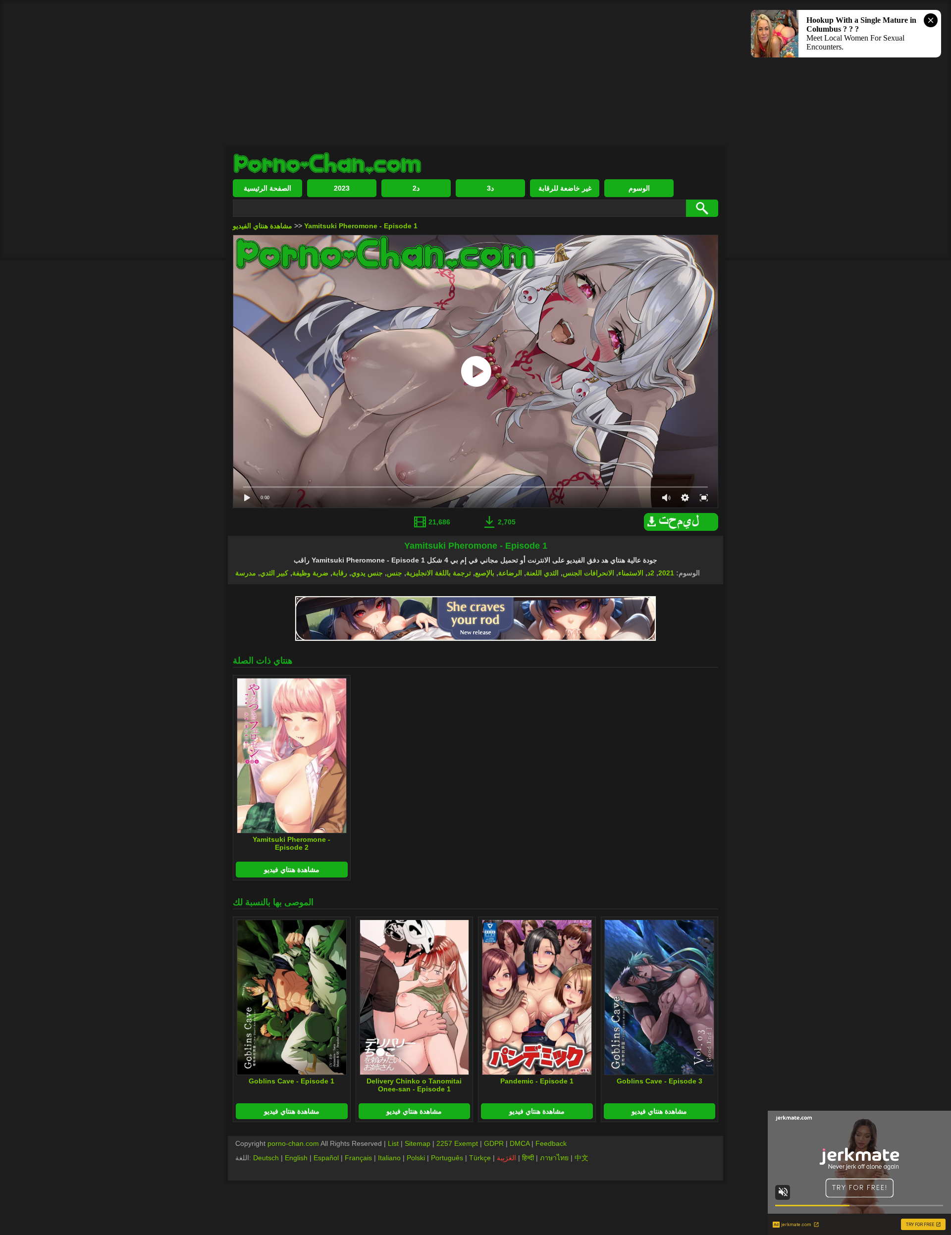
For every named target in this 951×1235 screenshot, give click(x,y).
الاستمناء (630, 573)
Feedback (551, 1143)
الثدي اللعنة (542, 573)
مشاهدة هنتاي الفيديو (262, 226)
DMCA (519, 1143)
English (296, 1158)
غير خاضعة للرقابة (564, 188)
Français (358, 1158)
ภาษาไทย (554, 1158)
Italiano (389, 1158)
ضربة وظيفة (310, 573)
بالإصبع (484, 573)
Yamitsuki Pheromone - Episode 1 (361, 226)
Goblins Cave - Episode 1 (291, 1081)
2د (416, 188)
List (393, 1143)
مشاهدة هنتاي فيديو (291, 870)
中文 (581, 1158)
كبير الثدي (274, 573)
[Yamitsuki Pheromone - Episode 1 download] (683, 528)
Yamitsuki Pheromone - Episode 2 (291, 843)
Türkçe (480, 1158)
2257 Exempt (457, 1143)
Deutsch (266, 1158)
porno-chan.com (293, 1143)
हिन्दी (528, 1158)
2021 (666, 573)
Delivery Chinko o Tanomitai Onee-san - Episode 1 (414, 1085)
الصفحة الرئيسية (267, 188)
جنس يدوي (367, 573)
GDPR (494, 1143)
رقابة (339, 573)
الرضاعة (510, 573)
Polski (416, 1158)
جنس (394, 573)
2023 (342, 188)
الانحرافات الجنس (588, 573)
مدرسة (245, 573)
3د (490, 188)
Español (326, 1158)
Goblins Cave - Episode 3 (659, 1081)
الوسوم (639, 188)
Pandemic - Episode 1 (537, 1081)
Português (447, 1158)
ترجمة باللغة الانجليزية (438, 573)
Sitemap (417, 1143)
